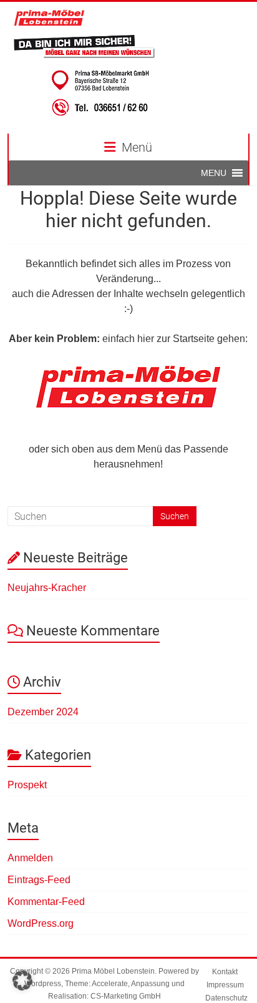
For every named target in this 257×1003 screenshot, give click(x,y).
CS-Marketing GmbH (125, 996)
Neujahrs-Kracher (46, 587)
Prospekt (27, 785)
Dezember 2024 (43, 712)
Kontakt (225, 971)
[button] (213, 172)
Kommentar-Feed (46, 901)
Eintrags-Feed (38, 879)
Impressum (225, 985)
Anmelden (30, 858)
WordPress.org (40, 923)
